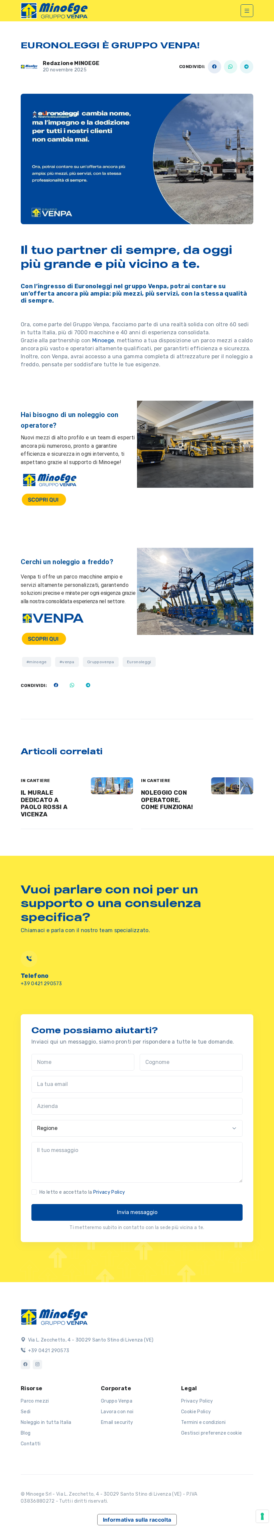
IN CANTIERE (35, 780)
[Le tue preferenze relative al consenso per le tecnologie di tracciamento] (262, 1516)
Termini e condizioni (203, 1422)
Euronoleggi (139, 662)
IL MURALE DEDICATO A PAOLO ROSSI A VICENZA (44, 803)
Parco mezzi (35, 1401)
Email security (117, 1422)
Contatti (31, 1444)
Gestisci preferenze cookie (211, 1433)
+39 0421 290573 (41, 984)
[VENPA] (54, 11)
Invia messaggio (137, 1212)
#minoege (36, 662)
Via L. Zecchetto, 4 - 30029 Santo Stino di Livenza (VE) (90, 1340)
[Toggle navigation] (247, 10)
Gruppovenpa (100, 662)
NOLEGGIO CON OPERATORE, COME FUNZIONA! (167, 800)
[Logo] (54, 1316)
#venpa (67, 662)
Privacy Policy (109, 1192)
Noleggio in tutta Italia (46, 1422)
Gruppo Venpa (116, 1401)
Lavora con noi (117, 1412)
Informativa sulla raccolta (137, 1519)
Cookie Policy (196, 1412)
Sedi (25, 1412)
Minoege (103, 340)
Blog (25, 1433)
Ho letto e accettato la (82, 1192)
